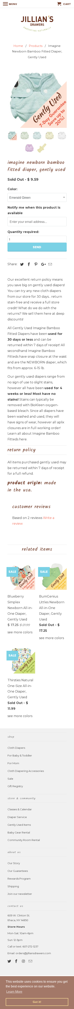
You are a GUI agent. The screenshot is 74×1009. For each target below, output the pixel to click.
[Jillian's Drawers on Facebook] (16, 961)
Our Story (13, 863)
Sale (10, 778)
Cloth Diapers (16, 747)
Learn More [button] (14, 991)
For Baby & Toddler (19, 755)
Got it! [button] (37, 1001)
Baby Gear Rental (18, 832)
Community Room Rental (23, 840)
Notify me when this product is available (33, 210)
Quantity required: (23, 232)
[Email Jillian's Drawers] (31, 961)
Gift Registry (15, 786)
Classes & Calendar (19, 809)
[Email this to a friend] (49, 264)
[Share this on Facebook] (28, 264)
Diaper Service (17, 817)
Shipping (13, 886)
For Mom (13, 763)
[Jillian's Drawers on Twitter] (9, 961)
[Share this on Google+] (42, 264)
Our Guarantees (17, 870)
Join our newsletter (19, 893)
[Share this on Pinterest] (35, 264)
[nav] (10, 4)
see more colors (19, 632)
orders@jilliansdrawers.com (33, 953)
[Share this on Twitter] (21, 264)
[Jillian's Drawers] (37, 23)
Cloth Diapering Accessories (25, 770)
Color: (12, 189)
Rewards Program (19, 878)
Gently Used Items (19, 824)
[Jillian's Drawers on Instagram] (24, 961)
